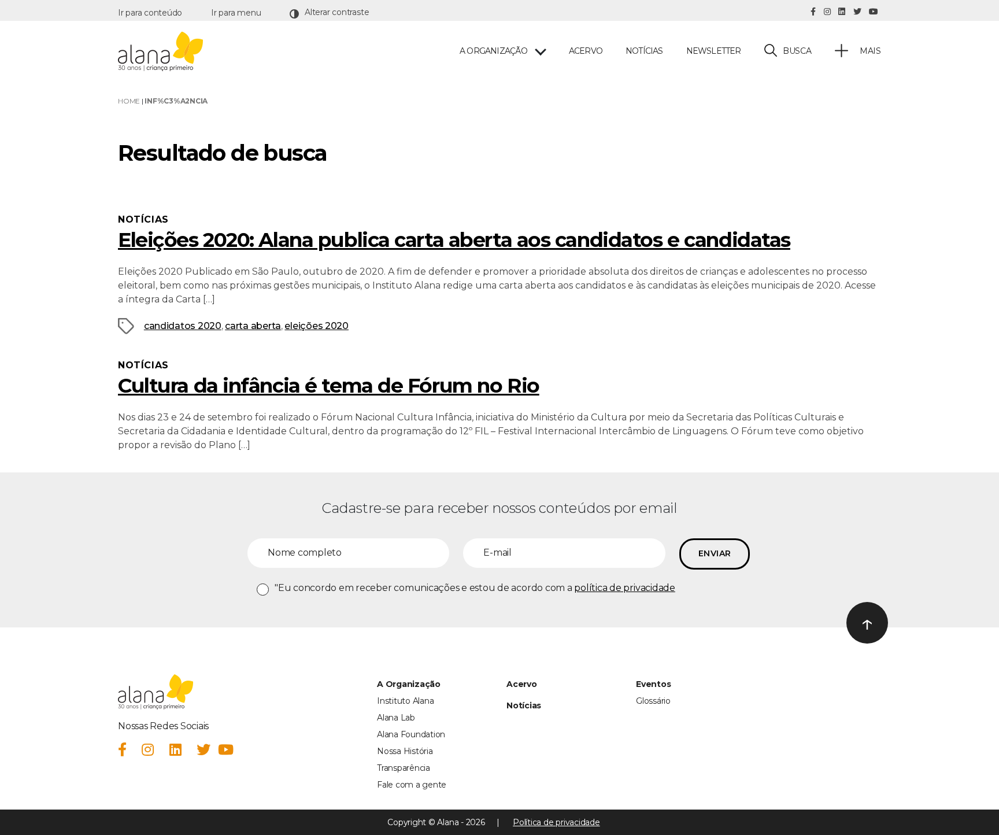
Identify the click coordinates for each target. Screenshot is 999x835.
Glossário (653, 701)
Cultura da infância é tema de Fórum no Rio (328, 386)
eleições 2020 (316, 325)
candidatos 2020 (182, 325)
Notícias (644, 51)
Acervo (585, 51)
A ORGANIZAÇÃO (493, 51)
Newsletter (713, 51)
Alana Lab (396, 717)
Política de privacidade (556, 822)
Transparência (403, 768)
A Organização (409, 684)
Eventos (653, 684)
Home (129, 101)
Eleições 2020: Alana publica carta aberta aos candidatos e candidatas (454, 240)
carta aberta (253, 325)
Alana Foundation (411, 734)
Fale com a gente (411, 784)
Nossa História (405, 751)
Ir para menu (236, 13)
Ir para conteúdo (150, 13)
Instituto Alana (405, 701)
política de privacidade (624, 587)
